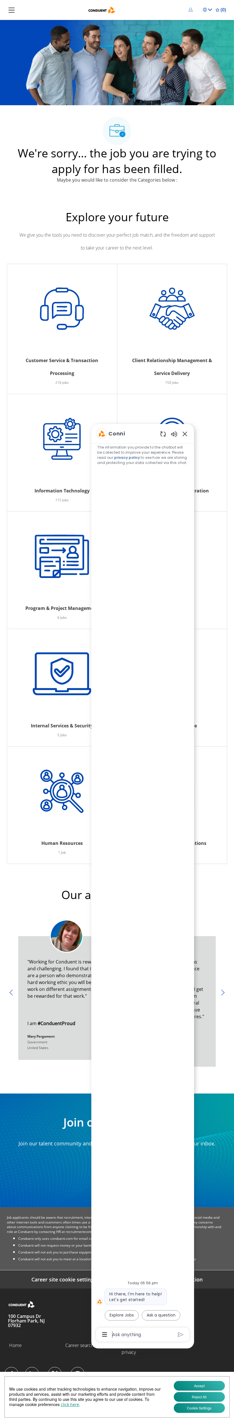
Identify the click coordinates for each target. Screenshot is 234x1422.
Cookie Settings (199, 1407)
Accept (199, 1385)
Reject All (199, 1396)
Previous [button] (11, 992)
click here (70, 1404)
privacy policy (127, 457)
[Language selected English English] (207, 10)
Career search (79, 1345)
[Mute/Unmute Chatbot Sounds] (174, 434)
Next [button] (223, 992)
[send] (180, 1334)
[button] (191, 10)
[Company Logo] (102, 9)
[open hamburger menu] (11, 10)
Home (15, 1345)
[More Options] (104, 1334)
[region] (142, 884)
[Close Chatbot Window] (185, 434)
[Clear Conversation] (163, 434)
